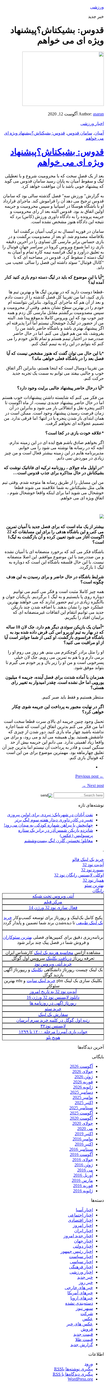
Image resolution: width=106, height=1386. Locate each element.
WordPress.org (80, 1379)
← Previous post (89, 776)
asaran (98, 114)
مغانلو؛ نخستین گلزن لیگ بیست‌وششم (58, 840)
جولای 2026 (82, 1071)
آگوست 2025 (81, 1113)
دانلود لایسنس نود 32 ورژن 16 (53, 997)
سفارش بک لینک (53, 1014)
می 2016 (85, 1170)
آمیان (99, 133)
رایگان (98, 890)
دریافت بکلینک (58, 958)
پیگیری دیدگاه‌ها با (73, 1374)
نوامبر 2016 (83, 1139)
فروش (87, 1329)
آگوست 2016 (81, 1154)
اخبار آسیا (84, 1210)
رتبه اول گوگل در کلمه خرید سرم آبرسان (53, 1020)
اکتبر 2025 (84, 1102)
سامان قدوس (79, 133)
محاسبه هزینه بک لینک (53, 952)
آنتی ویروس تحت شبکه (53, 896)
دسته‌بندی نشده (79, 1303)
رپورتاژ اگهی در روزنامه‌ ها (53, 1003)
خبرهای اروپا (81, 1298)
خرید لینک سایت (41, 980)
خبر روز (86, 1282)
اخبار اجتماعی (80, 1215)
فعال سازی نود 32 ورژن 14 (53, 907)
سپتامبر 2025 (81, 1107)
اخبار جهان (83, 1241)
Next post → (93, 785)
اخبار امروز (83, 1225)
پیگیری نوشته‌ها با (73, 1369)
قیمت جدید (83, 1334)
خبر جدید (85, 1277)
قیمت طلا (84, 1339)
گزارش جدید (81, 1344)
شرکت (86, 1313)
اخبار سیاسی (81, 1261)
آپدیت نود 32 (93, 864)
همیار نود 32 (93, 880)
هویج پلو (53, 1037)
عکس (87, 1318)
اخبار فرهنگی (81, 1267)
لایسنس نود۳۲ (53, 1026)
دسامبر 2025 (81, 1092)
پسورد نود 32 (92, 870)
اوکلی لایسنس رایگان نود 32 (79, 875)
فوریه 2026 (83, 1082)
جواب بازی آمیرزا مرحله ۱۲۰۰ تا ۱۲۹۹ (53, 1031)
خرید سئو (53, 1008)
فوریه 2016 (83, 1185)
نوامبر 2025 (83, 1097)
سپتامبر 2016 (81, 1149)
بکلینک (37, 969)
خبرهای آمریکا (80, 1292)
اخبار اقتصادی (80, 1220)
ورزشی (97, 7)
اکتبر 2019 (84, 1133)
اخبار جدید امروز (78, 1235)
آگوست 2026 (81, 1066)
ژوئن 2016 (83, 1165)
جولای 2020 (82, 1123)
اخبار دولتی (83, 1246)
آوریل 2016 (83, 1175)
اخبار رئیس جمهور (77, 1251)
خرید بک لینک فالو (88, 859)
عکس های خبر (80, 1324)
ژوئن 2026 (83, 1076)
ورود (89, 1363)
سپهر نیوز (84, 1308)
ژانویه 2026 (83, 1087)
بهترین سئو (94, 885)
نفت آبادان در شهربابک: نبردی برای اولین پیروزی (50, 814)
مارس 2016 (82, 1180)
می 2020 (85, 1128)
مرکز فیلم (53, 901)
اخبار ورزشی (92, 123)
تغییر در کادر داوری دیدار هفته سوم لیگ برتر (54, 820)
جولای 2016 (82, 1159)
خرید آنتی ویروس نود (53, 964)
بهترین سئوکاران (17, 937)
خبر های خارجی (79, 1287)
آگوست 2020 (81, 1118)
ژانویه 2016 (83, 1190)
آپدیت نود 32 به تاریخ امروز (53, 991)
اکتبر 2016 (84, 1144)
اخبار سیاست (81, 1256)
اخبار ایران (83, 1230)
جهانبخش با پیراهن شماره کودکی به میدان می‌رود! (48, 825)
